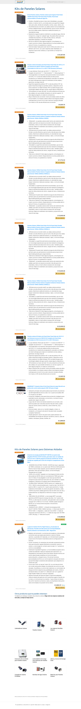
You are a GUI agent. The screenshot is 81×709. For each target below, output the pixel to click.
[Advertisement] (40, 436)
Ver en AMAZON (60, 57)
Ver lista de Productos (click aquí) (55, 2)
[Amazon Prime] (63, 585)
